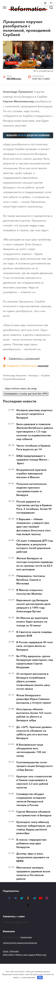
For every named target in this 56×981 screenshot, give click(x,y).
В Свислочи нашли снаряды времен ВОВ (34, 634)
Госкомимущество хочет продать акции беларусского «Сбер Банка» (34, 766)
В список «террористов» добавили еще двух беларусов (31, 843)
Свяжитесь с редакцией (24, 358)
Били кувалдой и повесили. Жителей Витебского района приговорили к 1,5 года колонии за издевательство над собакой (34, 431)
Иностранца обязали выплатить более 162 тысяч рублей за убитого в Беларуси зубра (33, 715)
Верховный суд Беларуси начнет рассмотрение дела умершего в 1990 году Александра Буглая (33, 606)
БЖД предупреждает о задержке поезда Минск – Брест (32, 460)
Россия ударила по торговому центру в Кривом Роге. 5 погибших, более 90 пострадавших (34, 507)
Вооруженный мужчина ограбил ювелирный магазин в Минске (31, 473)
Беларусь (34, 375)
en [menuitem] (51, 3)
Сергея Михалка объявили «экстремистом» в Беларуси (33, 813)
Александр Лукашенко (15, 375)
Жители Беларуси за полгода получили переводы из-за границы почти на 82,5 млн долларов (34, 564)
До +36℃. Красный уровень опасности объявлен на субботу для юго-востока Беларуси (34, 733)
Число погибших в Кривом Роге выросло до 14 (33, 447)
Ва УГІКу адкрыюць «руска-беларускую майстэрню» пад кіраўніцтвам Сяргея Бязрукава (34, 662)
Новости (11, 63)
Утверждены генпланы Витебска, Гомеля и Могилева (30, 580)
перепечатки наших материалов (20, 942)
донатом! (43, 365)
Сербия (46, 375)
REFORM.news (14, 79)
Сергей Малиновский (14, 379)
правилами (26, 937)
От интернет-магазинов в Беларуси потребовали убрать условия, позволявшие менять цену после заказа (33, 681)
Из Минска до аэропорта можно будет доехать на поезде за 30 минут (32, 622)
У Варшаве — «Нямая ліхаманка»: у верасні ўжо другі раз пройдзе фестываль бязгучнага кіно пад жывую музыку (33, 526)
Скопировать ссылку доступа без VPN (25, 393)
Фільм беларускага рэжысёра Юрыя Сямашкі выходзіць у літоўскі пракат (33, 699)
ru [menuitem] (45, 3)
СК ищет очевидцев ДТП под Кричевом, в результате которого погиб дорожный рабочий (34, 546)
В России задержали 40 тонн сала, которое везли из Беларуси (34, 646)
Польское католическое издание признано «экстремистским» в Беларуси (31, 489)
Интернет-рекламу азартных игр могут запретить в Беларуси (34, 414)
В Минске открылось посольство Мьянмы (29, 592)
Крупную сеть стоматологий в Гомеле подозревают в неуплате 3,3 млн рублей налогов (34, 782)
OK (40, 977)
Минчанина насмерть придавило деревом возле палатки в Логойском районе (33, 873)
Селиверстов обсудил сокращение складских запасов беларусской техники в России (31, 800)
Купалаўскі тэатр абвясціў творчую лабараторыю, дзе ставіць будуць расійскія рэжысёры (33, 828)
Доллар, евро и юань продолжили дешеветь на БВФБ (32, 857)
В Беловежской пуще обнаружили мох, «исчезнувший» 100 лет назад (31, 750)
